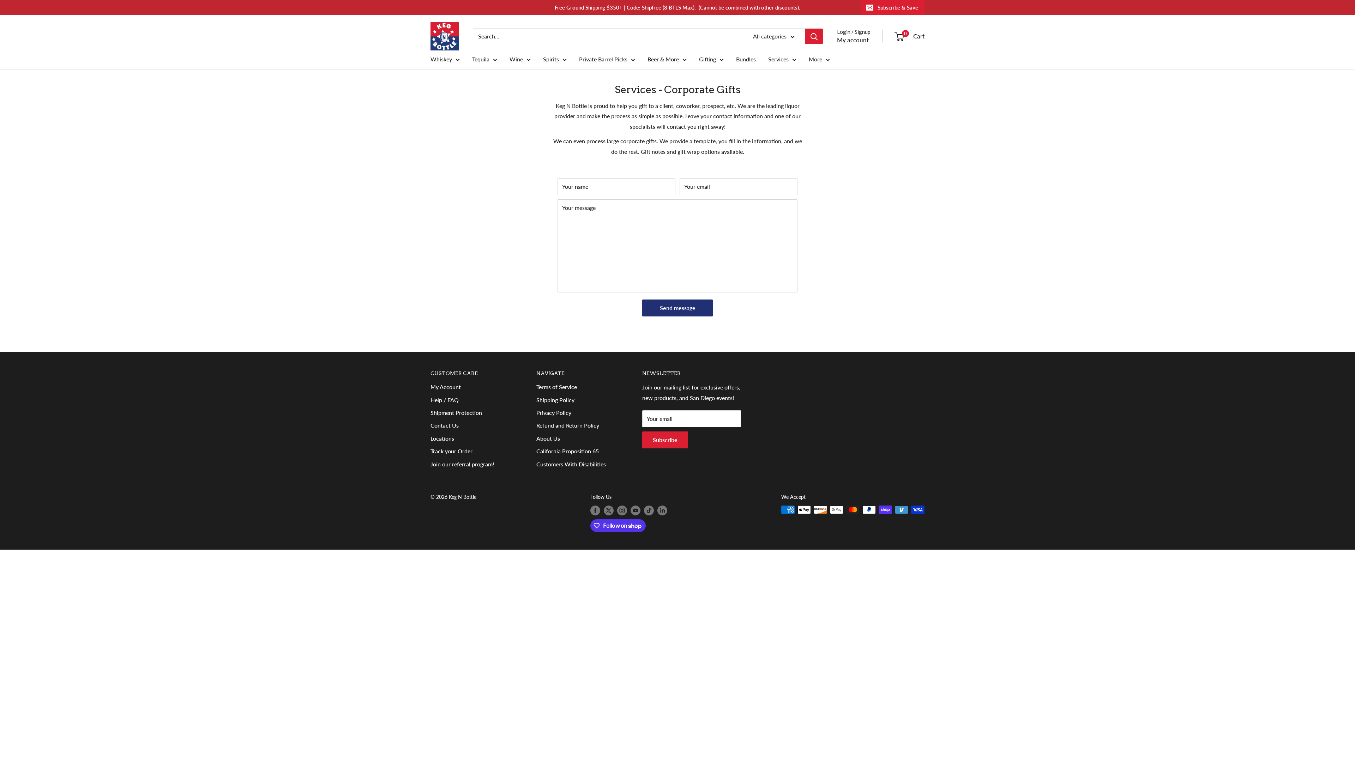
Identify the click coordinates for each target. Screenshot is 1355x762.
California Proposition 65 (567, 451)
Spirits (551, 59)
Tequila (480, 59)
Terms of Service (556, 386)
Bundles (746, 59)
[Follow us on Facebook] (595, 510)
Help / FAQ (444, 400)
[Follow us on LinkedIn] (662, 510)
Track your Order (451, 451)
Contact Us (444, 425)
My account (853, 40)
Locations (442, 438)
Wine (516, 59)
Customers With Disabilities (571, 464)
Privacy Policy (553, 412)
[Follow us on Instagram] (622, 510)
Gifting (707, 59)
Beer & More (663, 59)
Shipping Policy (555, 400)
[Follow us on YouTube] (635, 510)
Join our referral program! (462, 464)
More (815, 59)
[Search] (814, 36)
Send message (677, 307)
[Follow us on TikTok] (649, 510)
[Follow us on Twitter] (609, 510)
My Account (445, 386)
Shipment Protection (456, 412)
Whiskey (441, 59)
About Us (548, 438)
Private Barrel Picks (603, 59)
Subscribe (665, 439)
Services (778, 59)
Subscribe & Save (898, 7)
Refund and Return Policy (567, 425)
